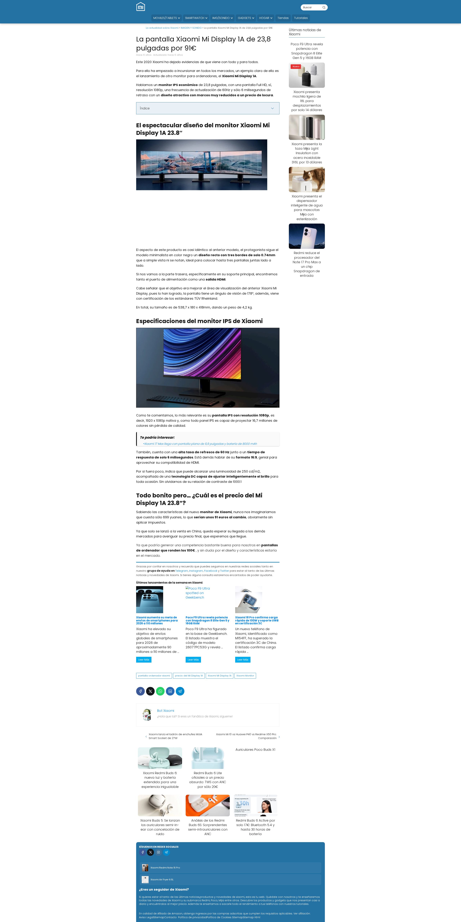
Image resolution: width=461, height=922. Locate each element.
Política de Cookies (219, 917)
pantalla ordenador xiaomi (154, 675)
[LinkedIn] (170, 691)
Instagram (196, 571)
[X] (150, 691)
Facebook (210, 571)
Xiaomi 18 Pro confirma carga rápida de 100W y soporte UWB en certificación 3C (257, 620)
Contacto (170, 917)
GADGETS (244, 18)
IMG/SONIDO (221, 18)
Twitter (224, 571)
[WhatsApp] (160, 691)
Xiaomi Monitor (245, 675)
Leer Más (143, 659)
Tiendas (283, 18)
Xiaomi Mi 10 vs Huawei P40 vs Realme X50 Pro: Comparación (246, 736)
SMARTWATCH (194, 18)
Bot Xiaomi (165, 710)
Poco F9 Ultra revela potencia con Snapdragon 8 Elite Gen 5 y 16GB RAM (207, 620)
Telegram (181, 571)
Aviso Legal (146, 917)
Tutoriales (301, 18)
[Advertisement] (207, 220)
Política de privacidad (192, 917)
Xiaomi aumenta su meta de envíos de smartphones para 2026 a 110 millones (157, 620)
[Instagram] (158, 852)
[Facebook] (140, 691)
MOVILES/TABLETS (165, 18)
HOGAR (264, 18)
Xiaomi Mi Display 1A (219, 675)
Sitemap (158, 917)
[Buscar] (324, 7)
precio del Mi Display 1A (189, 675)
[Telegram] (180, 691)
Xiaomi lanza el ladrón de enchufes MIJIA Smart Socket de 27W (175, 736)
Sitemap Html (251, 917)
